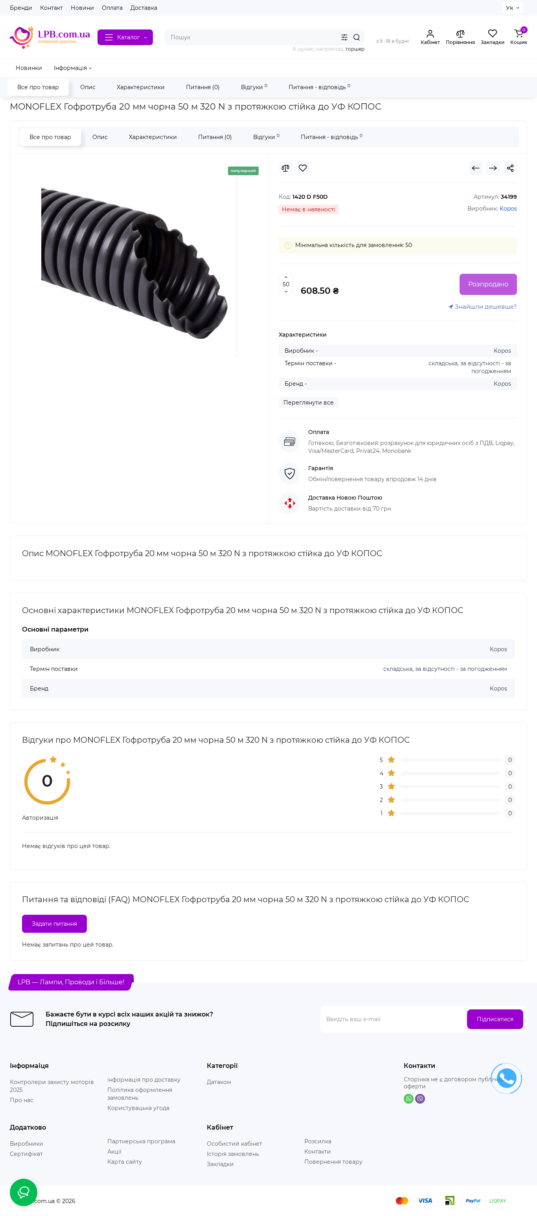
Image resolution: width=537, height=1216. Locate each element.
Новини (82, 7)
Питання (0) (203, 87)
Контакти (317, 1151)
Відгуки (254, 87)
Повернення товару (333, 1161)
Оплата (112, 7)
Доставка (144, 7)
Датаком (219, 1082)
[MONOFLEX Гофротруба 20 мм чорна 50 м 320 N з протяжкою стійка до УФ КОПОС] (139, 259)
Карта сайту (124, 1161)
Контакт (51, 7)
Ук (509, 7)
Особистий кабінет (234, 1143)
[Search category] (344, 37)
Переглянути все (308, 402)
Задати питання (54, 923)
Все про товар (38, 87)
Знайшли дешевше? (485, 306)
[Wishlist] (302, 168)
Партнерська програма (141, 1141)
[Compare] (285, 168)
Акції (114, 1151)
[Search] (356, 37)
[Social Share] (510, 168)
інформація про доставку (143, 1079)
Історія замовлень (233, 1153)
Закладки (220, 1164)
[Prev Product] (475, 168)
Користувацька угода (138, 1108)
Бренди (21, 7)
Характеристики (141, 87)
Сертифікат (26, 1153)
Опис (88, 87)
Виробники (26, 1143)
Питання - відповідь (319, 87)
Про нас (21, 1100)
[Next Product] (493, 168)
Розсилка (317, 1141)
